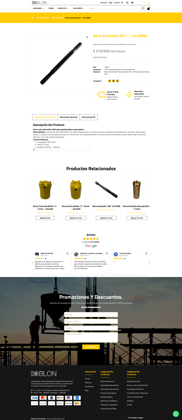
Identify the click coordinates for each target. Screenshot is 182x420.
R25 (105, 74)
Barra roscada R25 (125, 71)
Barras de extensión (57, 18)
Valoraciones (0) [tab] (88, 117)
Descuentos (78, 8)
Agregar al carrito (76, 218)
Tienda (51, 8)
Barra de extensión (111, 71)
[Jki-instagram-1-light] (127, 2)
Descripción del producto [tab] (45, 117)
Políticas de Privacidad (38, 419)
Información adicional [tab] (69, 117)
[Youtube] (132, 2)
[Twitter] (113, 81)
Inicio (32, 18)
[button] (87, 37)
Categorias (37, 8)
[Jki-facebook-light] (122, 2)
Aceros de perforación (43, 18)
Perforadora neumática (141, 71)
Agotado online (45, 218)
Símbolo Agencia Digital (135, 418)
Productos (62, 8)
